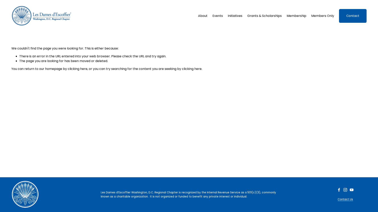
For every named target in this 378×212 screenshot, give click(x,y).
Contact (352, 16)
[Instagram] (345, 190)
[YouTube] (352, 190)
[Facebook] (339, 190)
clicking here (77, 69)
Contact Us (345, 199)
